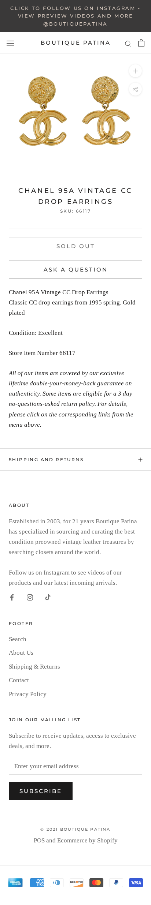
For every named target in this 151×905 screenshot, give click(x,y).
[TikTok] (48, 597)
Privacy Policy (28, 694)
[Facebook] (12, 597)
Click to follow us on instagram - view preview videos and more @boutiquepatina (75, 16)
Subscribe (40, 791)
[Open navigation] (10, 43)
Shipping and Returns (46, 459)
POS (39, 840)
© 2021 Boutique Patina (75, 829)
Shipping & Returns (34, 666)
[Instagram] (30, 597)
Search (17, 639)
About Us (21, 652)
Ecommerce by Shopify (87, 840)
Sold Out (75, 246)
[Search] (128, 43)
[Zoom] (135, 70)
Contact (19, 680)
